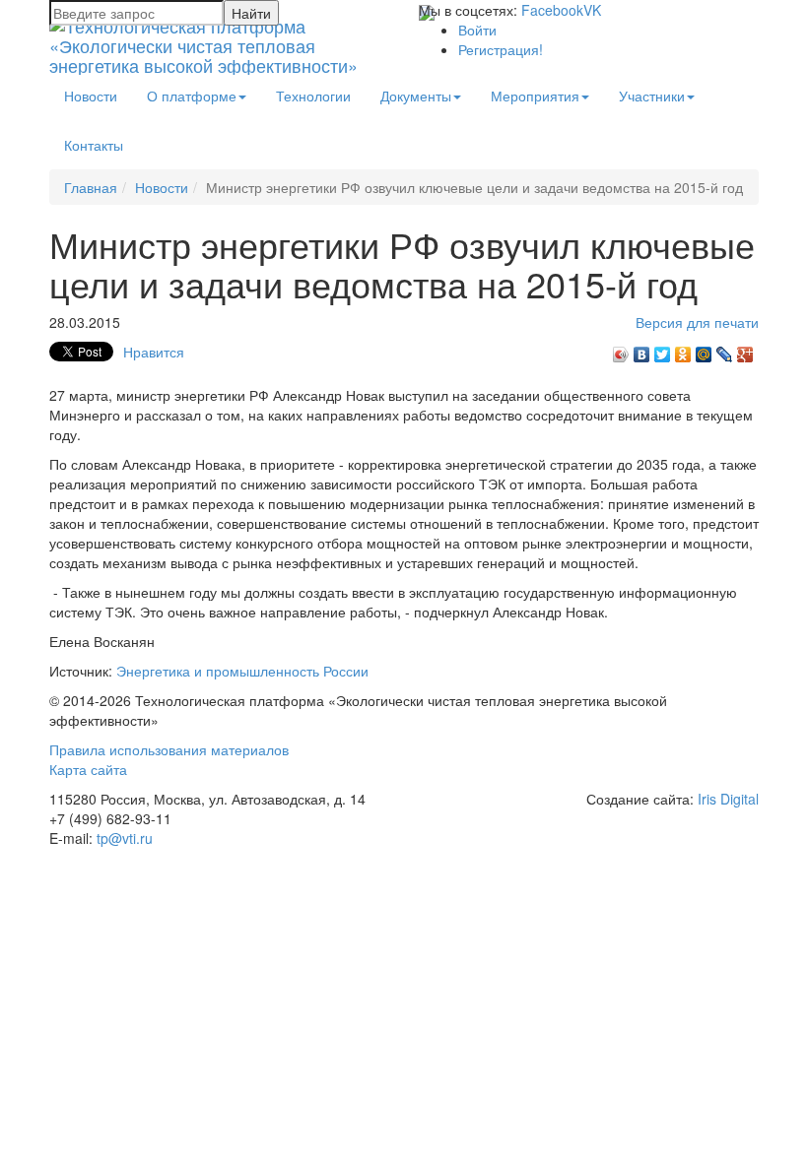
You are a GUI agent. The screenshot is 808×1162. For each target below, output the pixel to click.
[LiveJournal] (724, 349)
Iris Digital (728, 798)
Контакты (93, 145)
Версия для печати (697, 322)
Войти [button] (477, 29)
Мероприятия (535, 95)
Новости (90, 95)
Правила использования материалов (169, 749)
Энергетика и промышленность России (242, 670)
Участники (652, 95)
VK (592, 10)
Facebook (552, 10)
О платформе (191, 95)
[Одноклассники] (683, 349)
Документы (415, 95)
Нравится (153, 351)
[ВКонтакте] (642, 349)
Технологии (313, 95)
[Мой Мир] (704, 349)
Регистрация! (500, 49)
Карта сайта (88, 769)
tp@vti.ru (125, 838)
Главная (90, 187)
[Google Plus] (745, 349)
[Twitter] (662, 349)
